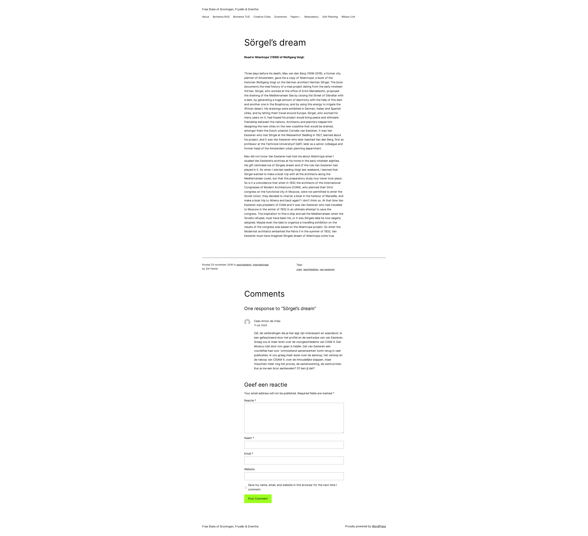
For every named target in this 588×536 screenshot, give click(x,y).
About (205, 16)
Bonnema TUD (241, 16)
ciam (299, 269)
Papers (295, 16)
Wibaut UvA (348, 16)
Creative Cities (262, 16)
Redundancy (311, 16)
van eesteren (327, 269)
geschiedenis (243, 264)
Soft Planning (330, 16)
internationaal (261, 264)
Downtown (280, 16)
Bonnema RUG (221, 16)
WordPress (379, 526)
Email (248, 453)
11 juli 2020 (260, 325)
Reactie (250, 400)
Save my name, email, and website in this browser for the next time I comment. (292, 487)
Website (249, 469)
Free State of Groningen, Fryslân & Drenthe (230, 9)
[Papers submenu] (300, 17)
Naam (249, 438)
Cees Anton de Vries (267, 321)
